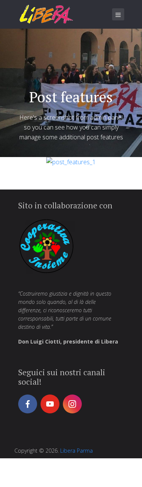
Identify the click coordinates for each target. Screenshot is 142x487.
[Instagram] (72, 404)
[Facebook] (27, 404)
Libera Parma (76, 450)
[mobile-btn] (118, 14)
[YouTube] (50, 404)
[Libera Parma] (46, 14)
